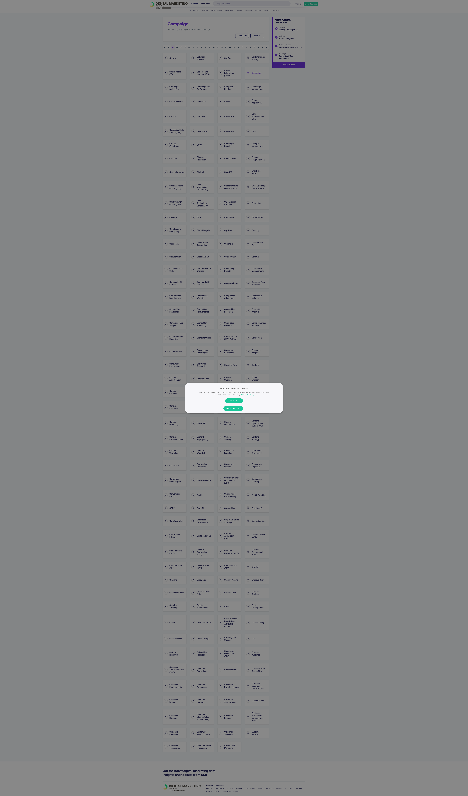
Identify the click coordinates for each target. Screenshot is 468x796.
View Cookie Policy (247, 395)
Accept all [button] (234, 401)
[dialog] (234, 398)
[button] (234, 408)
